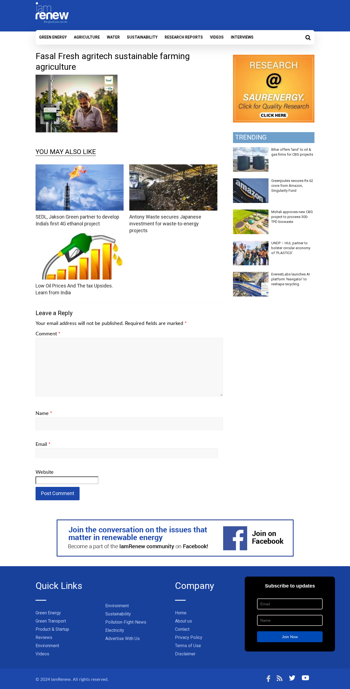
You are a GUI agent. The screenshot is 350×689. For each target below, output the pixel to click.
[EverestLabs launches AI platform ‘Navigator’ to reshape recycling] (251, 275)
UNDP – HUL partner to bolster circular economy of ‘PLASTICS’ (290, 248)
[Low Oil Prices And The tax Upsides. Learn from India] (80, 236)
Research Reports (184, 37)
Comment (48, 334)
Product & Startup (52, 629)
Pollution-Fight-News (125, 622)
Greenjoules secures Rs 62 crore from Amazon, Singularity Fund (292, 186)
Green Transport (51, 621)
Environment (47, 645)
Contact (182, 629)
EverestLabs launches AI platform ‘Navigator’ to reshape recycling (290, 279)
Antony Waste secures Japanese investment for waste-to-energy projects (165, 223)
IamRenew (61, 679)
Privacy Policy (188, 637)
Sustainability (142, 37)
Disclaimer (185, 653)
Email (43, 444)
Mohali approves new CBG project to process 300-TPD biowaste (292, 217)
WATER (113, 37)
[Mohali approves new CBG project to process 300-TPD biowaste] (251, 212)
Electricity (114, 630)
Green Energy (53, 37)
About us (183, 621)
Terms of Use (188, 645)
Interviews (242, 37)
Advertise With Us (122, 638)
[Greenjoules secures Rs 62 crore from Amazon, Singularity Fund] (251, 181)
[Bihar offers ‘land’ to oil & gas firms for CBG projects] (251, 150)
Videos (217, 37)
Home (180, 612)
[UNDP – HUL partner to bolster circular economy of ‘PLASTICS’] (251, 244)
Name (44, 413)
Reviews (44, 637)
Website (45, 472)
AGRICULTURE (87, 37)
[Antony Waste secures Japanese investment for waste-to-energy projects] (173, 167)
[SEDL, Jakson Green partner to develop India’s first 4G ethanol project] (80, 167)
